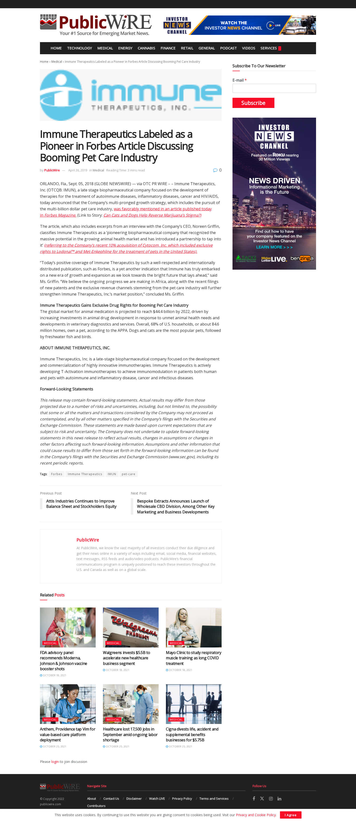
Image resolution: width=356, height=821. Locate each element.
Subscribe (253, 102)
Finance (168, 48)
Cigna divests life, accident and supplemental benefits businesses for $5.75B (192, 734)
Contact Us (111, 798)
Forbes (56, 474)
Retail (187, 48)
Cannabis (146, 48)
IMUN (112, 474)
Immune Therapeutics (85, 474)
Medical (105, 48)
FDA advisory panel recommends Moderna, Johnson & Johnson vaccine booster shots (63, 660)
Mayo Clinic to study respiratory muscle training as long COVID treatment (193, 658)
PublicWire (52, 170)
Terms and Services (214, 798)
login (55, 761)
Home (56, 48)
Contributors (96, 806)
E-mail (239, 80)
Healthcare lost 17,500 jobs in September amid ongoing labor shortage (130, 734)
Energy (125, 48)
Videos (248, 48)
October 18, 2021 (54, 675)
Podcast (228, 48)
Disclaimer (134, 798)
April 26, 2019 (77, 170)
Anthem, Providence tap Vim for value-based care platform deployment (67, 734)
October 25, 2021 (54, 746)
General (207, 48)
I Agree (291, 815)
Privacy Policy (182, 798)
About (91, 798)
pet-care (128, 474)
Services (269, 48)
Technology (79, 48)
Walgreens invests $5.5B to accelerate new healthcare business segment (126, 658)
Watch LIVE (157, 798)
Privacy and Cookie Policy (256, 815)
